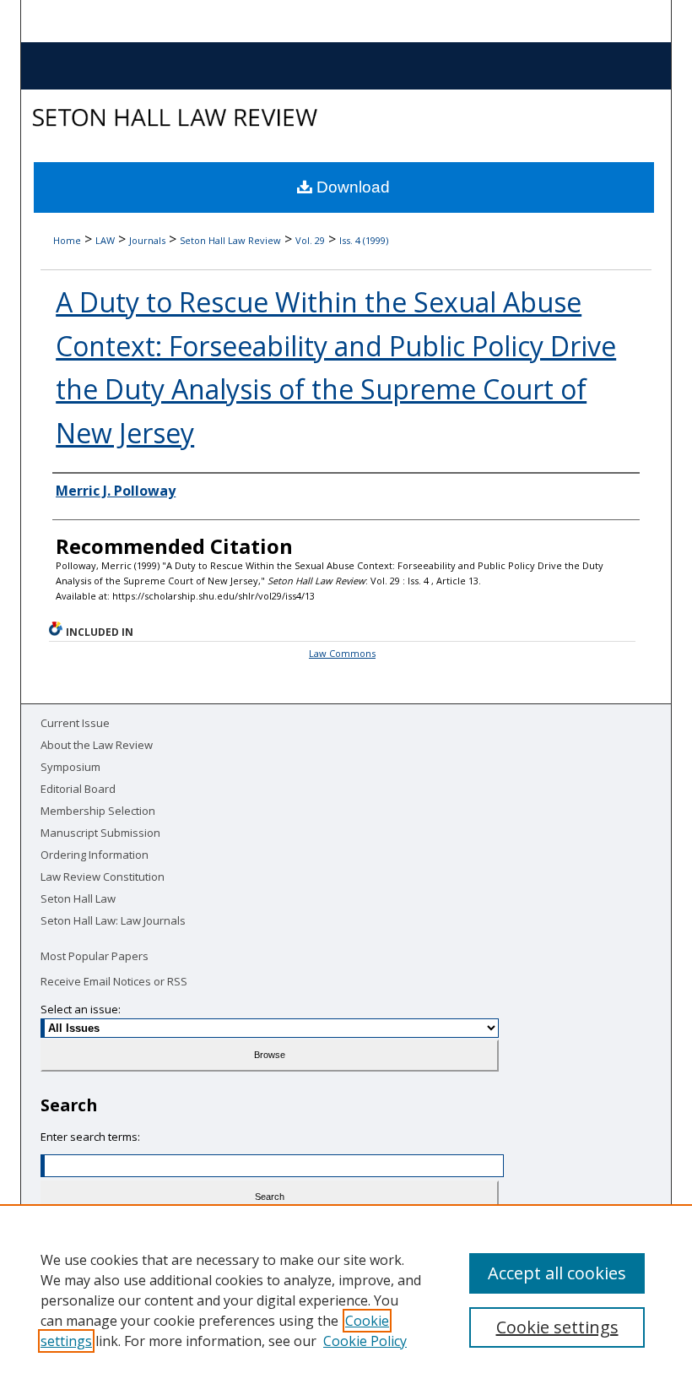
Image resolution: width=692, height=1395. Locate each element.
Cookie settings (557, 1327)
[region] (346, 1299)
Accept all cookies (557, 1273)
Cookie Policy (365, 1341)
